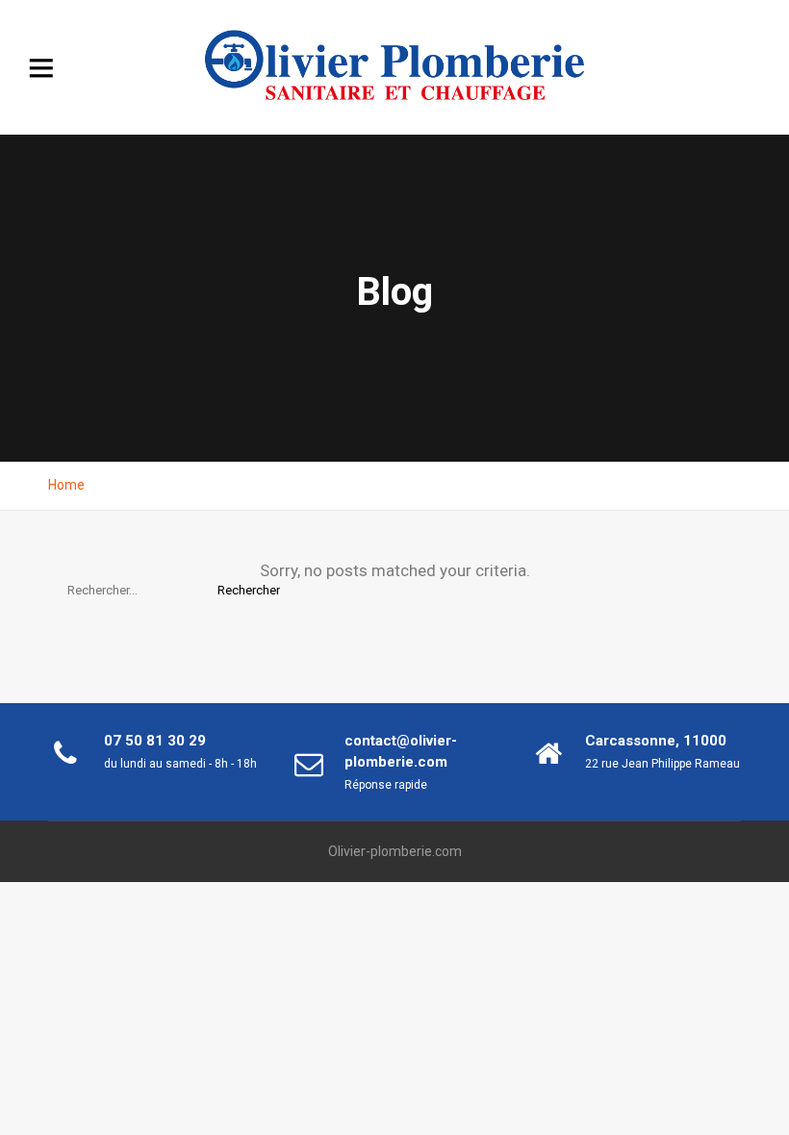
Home (66, 485)
